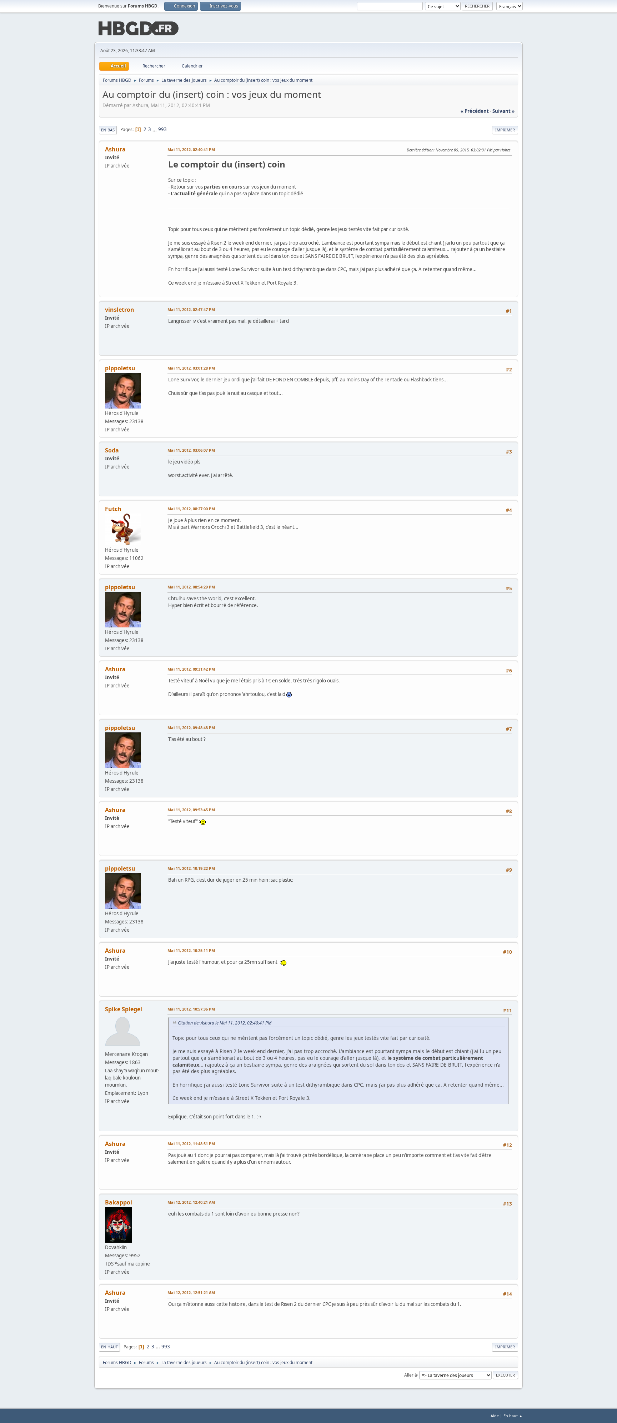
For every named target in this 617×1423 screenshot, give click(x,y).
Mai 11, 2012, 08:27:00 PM (191, 508)
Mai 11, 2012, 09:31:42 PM (191, 669)
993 (162, 129)
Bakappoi (118, 1202)
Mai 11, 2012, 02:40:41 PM (191, 149)
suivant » (503, 111)
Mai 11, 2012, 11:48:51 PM (191, 1143)
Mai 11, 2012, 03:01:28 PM (191, 368)
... (155, 129)
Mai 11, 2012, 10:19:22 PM (191, 868)
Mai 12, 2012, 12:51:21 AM (191, 1292)
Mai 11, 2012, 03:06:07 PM (191, 450)
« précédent (475, 111)
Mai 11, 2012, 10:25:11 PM (191, 950)
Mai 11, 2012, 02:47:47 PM (191, 309)
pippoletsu (120, 368)
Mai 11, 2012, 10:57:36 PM (191, 1009)
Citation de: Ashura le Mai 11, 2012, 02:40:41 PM (224, 1023)
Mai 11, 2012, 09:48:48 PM (191, 727)
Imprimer (505, 129)
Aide (495, 1415)
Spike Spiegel (123, 1009)
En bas (108, 129)
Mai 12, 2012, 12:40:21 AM (191, 1202)
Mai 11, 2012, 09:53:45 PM (191, 809)
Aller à (410, 1375)
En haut (109, 1346)
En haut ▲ (513, 1415)
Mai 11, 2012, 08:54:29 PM (191, 587)
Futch (113, 509)
